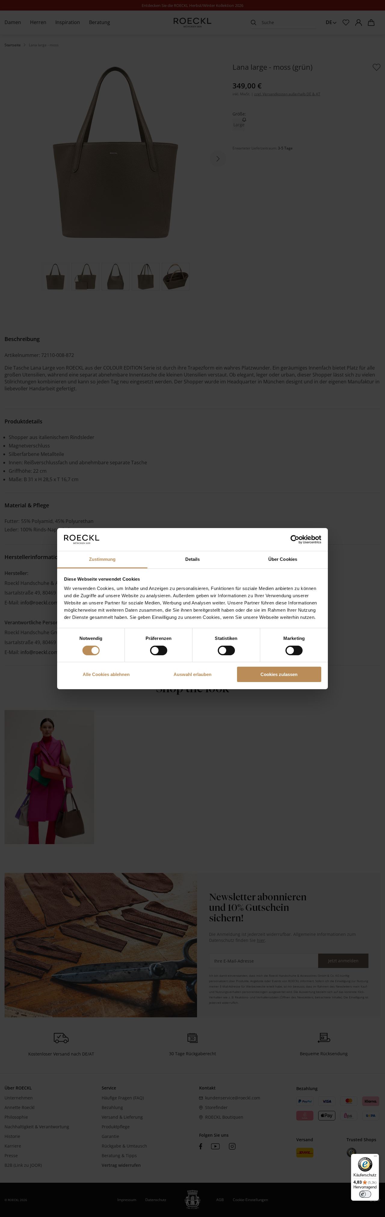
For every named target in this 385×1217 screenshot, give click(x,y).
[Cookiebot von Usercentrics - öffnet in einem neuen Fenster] (295, 539)
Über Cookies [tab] (282, 559)
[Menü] (375, 1157)
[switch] (158, 650)
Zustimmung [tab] (102, 559)
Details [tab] (192, 559)
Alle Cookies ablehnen (106, 674)
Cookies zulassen (278, 674)
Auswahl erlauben (192, 674)
